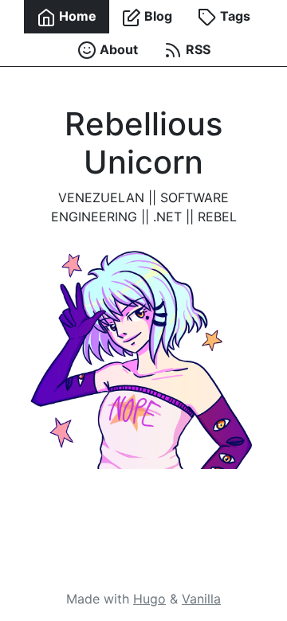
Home (76, 16)
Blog (156, 16)
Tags (233, 16)
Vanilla (201, 599)
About (117, 49)
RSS (196, 49)
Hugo (149, 599)
